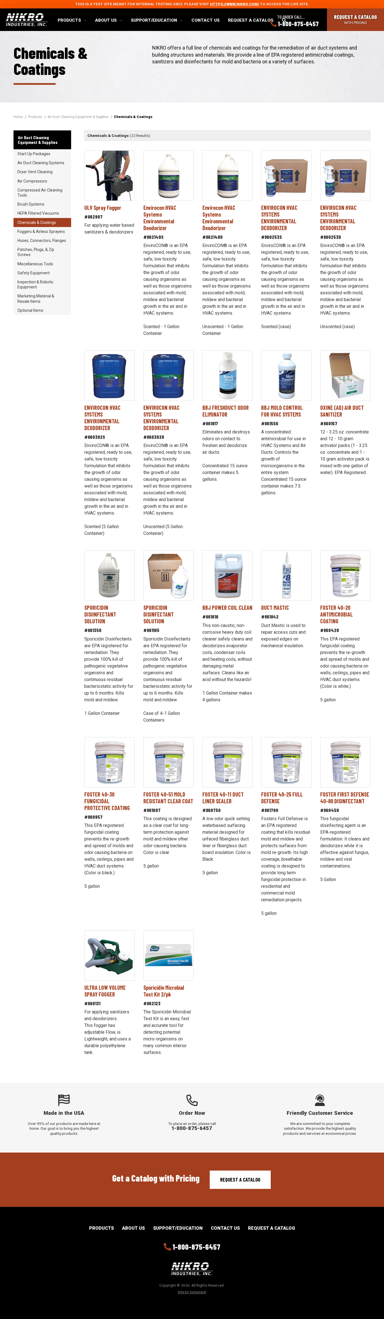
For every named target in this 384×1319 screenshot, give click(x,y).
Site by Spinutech (192, 1292)
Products (70, 20)
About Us (106, 20)
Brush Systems (30, 204)
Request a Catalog (251, 20)
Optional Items (30, 310)
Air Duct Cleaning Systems (40, 163)
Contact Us (205, 20)
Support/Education (154, 20)
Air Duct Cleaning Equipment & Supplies (38, 140)
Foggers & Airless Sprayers (41, 231)
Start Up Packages (33, 154)
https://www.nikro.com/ (234, 4)
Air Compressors (32, 181)
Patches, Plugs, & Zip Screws (35, 252)
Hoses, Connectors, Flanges (41, 240)
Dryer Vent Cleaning (35, 172)
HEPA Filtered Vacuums (38, 213)
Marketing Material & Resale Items (35, 298)
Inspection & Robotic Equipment (35, 284)
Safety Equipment (33, 273)
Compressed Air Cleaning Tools (39, 192)
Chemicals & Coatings (36, 222)
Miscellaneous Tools (35, 264)
